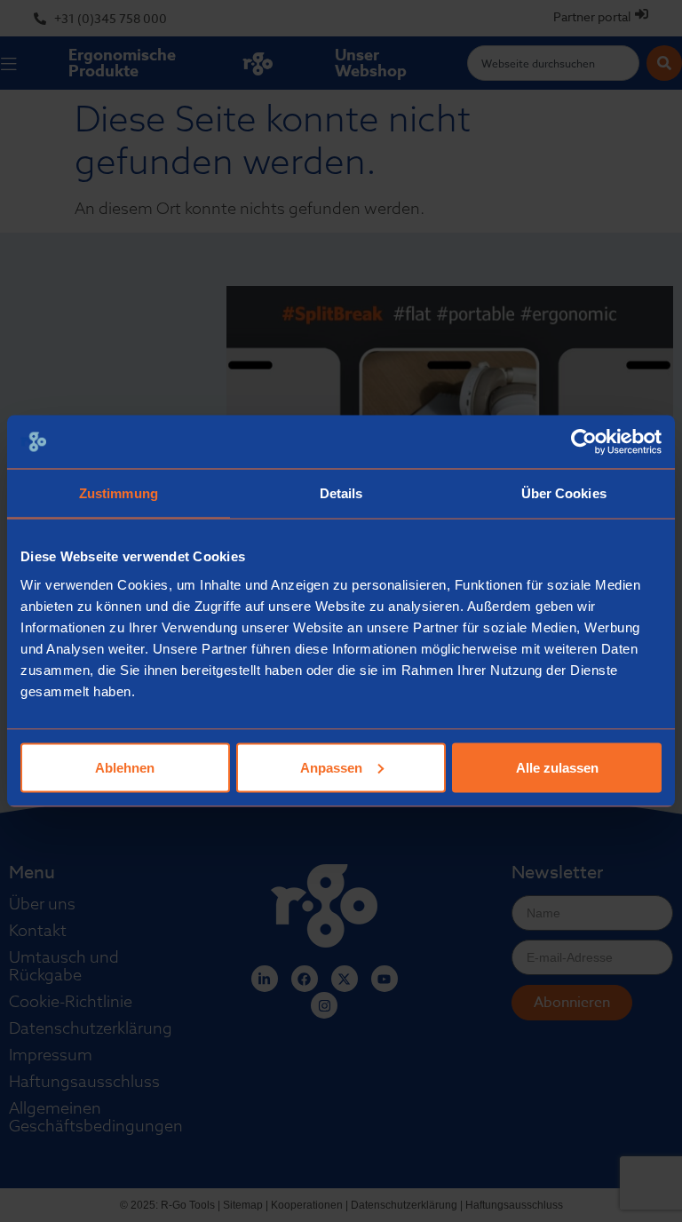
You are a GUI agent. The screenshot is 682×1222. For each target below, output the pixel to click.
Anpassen (331, 766)
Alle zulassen (557, 766)
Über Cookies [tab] (564, 493)
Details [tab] (341, 493)
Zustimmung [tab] (118, 493)
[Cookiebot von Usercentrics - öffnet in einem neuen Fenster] (584, 442)
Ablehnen (125, 766)
